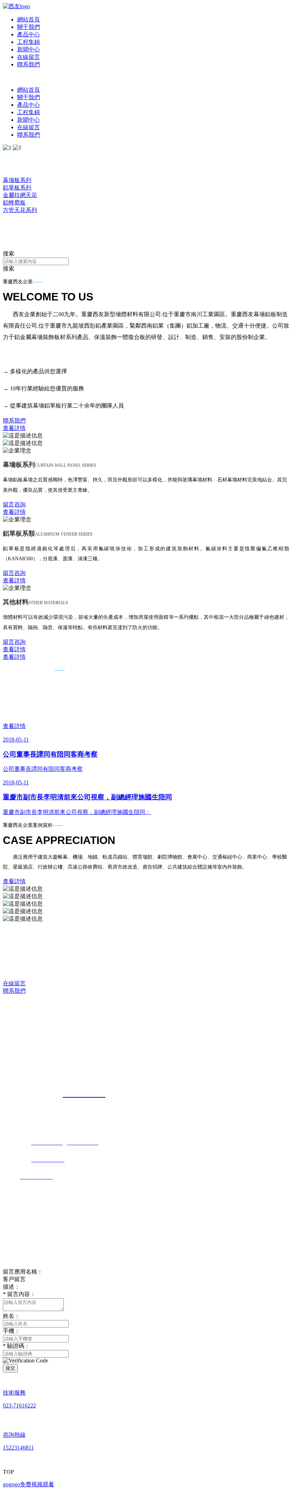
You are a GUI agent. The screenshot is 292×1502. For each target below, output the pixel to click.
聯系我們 (28, 64)
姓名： (11, 1316)
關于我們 (28, 27)
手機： (11, 1331)
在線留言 (28, 57)
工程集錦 (28, 42)
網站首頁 (28, 19)
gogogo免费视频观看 (28, 1484)
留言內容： (19, 1294)
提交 (10, 1368)
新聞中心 (28, 49)
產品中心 (28, 34)
